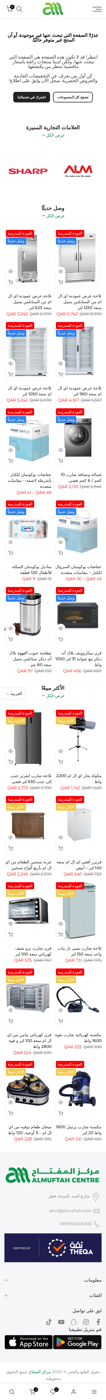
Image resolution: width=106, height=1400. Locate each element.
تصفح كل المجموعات (72, 97)
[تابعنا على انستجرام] (86, 1322)
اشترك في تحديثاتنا (32, 97)
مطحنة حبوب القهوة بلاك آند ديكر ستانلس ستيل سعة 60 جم (30, 658)
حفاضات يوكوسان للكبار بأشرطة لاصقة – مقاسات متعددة (30, 480)
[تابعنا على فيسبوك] (98, 1322)
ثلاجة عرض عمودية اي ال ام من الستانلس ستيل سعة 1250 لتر (80, 301)
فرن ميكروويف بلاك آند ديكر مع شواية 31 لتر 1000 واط (78, 658)
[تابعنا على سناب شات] (73, 1322)
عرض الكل (55, 135)
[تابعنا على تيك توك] (49, 1322)
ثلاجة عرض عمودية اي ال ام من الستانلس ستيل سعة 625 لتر (30, 301)
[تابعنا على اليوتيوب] (61, 1322)
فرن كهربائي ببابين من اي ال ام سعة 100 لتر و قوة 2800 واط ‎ (29, 1040)
